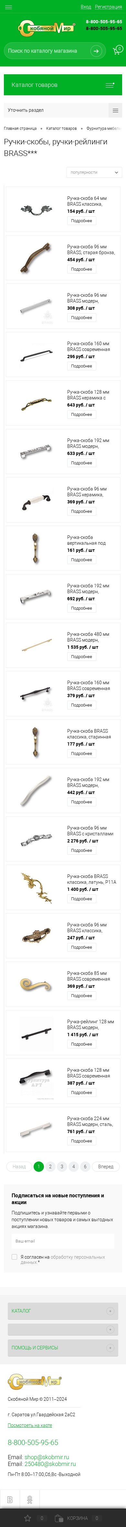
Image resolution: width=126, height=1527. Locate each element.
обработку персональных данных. (63, 1259)
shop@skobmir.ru (47, 1457)
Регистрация (108, 6)
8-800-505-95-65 (104, 28)
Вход (86, 6)
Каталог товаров (35, 84)
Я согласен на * (63, 1259)
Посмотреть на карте (30, 1425)
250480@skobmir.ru (50, 1463)
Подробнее (81, 220)
